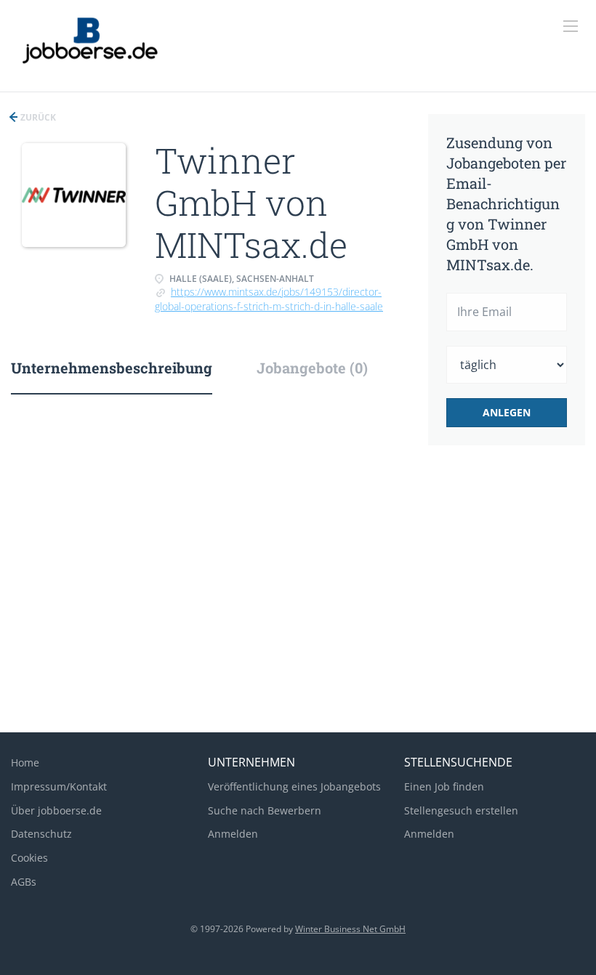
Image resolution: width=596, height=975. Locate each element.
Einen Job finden (444, 786)
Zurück (37, 117)
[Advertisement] (298, 605)
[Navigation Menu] (570, 26)
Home (25, 762)
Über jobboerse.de (56, 810)
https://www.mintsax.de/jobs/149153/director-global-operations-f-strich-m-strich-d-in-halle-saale (269, 299)
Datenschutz (41, 834)
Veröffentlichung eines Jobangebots (294, 786)
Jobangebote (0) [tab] (312, 367)
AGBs (23, 882)
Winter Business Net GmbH (350, 929)
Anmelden (233, 834)
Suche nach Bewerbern (264, 810)
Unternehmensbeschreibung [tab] (111, 367)
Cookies (29, 858)
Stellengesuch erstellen (461, 810)
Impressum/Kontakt (59, 786)
